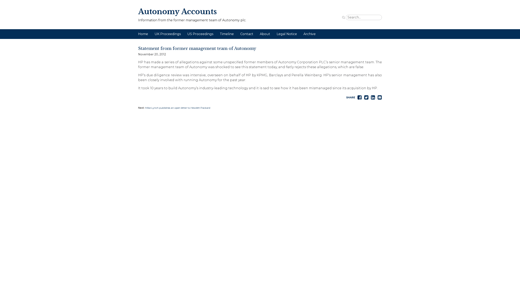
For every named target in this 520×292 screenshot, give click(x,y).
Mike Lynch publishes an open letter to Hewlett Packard (177, 107)
